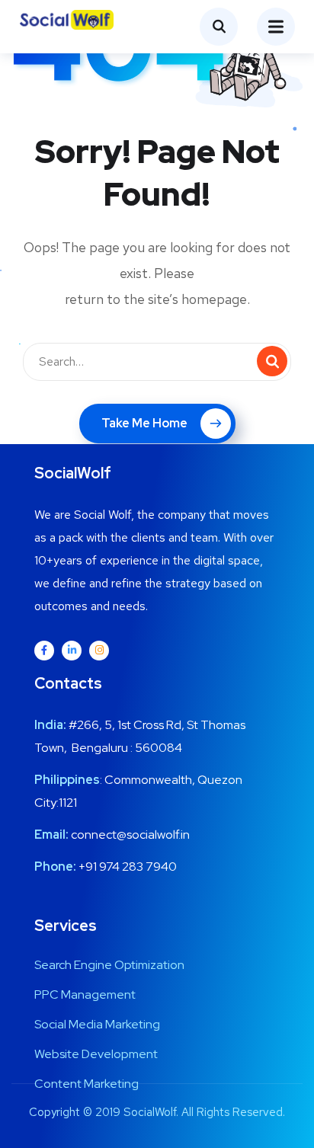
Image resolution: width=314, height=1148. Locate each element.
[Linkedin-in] (72, 650)
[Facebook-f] (44, 650)
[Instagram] (99, 650)
